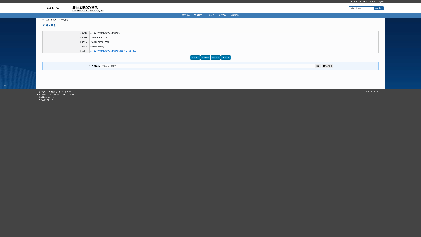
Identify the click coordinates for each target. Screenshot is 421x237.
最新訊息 (186, 15)
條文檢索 (205, 57)
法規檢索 (210, 15)
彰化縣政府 (53, 8)
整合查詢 (378, 8)
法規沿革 (225, 57)
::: (346, 2)
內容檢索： (96, 66)
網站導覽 (354, 2)
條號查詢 (215, 57)
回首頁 (372, 2)
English (381, 2)
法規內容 (54, 20)
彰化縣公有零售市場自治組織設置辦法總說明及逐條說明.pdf (113, 51)
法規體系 (198, 15)
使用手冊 (363, 2)
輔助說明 (328, 66)
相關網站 (235, 15)
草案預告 (223, 15)
